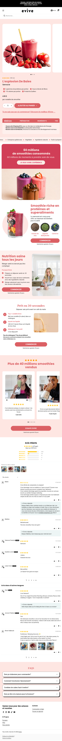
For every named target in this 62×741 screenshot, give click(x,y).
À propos (5, 720)
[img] (24, 482)
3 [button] (31, 580)
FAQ (3, 722)
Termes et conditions (6, 738)
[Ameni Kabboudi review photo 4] (50, 646)
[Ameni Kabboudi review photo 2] (33, 646)
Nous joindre (6, 725)
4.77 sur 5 (35, 446)
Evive (20, 731)
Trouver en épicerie (37, 711)
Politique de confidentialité (8, 736)
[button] (32, 74)
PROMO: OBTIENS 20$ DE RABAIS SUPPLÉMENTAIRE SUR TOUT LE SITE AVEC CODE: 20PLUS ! (31, 4)
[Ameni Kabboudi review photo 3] (42, 646)
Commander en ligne (38, 709)
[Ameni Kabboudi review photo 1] (24, 646)
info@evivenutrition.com (46, 513)
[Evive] (27, 10)
